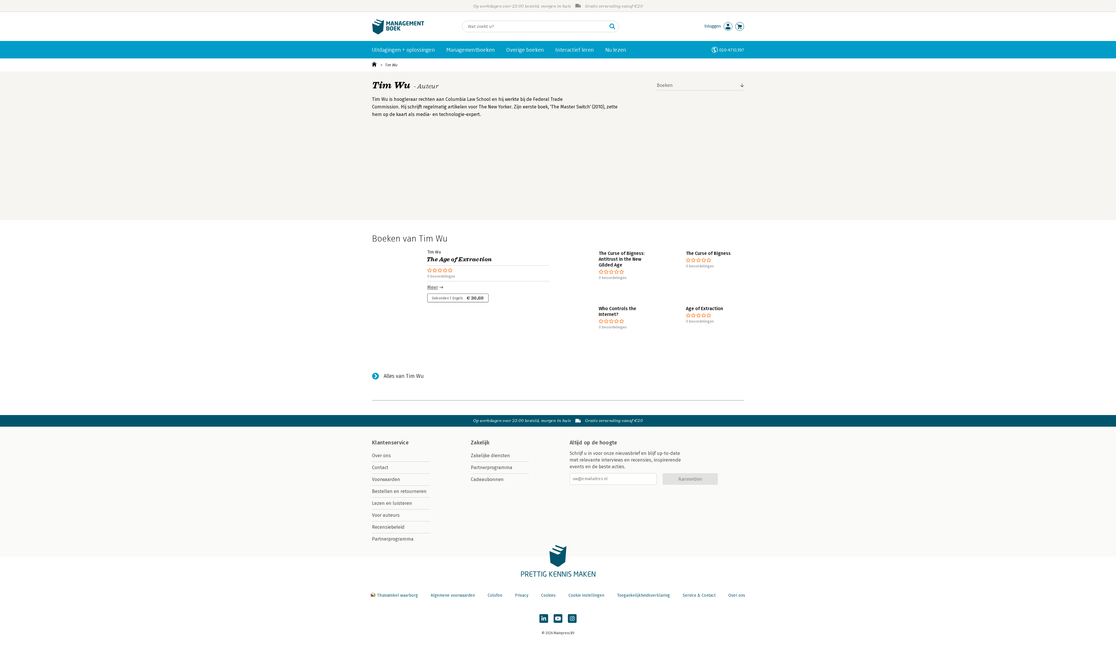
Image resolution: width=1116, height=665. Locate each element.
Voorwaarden (386, 479)
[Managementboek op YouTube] (558, 618)
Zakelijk (480, 442)
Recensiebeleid (388, 527)
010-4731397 (731, 49)
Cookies (548, 595)
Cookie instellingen (586, 595)
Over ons (381, 455)
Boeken (665, 85)
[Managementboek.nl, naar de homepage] (398, 33)
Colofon (495, 595)
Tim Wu (391, 65)
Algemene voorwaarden (453, 595)
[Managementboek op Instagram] (572, 618)
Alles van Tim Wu (404, 376)
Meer (432, 287)
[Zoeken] (612, 26)
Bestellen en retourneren (399, 491)
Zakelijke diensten (490, 455)
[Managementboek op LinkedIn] (543, 618)
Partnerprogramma (393, 539)
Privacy (521, 595)
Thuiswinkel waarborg (397, 595)
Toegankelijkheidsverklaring (643, 595)
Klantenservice (390, 442)
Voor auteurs (386, 515)
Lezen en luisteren (392, 503)
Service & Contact (699, 595)
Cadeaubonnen (487, 479)
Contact (380, 467)
